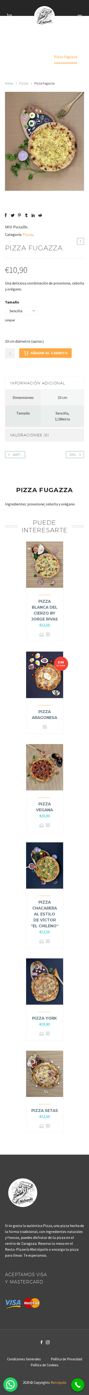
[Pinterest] (19, 215)
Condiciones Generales (24, 1359)
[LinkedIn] (33, 215)
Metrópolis (58, 1382)
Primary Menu (79, 16)
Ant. (17, 455)
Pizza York (44, 1018)
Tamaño (12, 302)
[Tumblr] (26, 215)
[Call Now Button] (77, 1384)
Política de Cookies (44, 1365)
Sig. (73, 455)
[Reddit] (40, 215)
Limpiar (10, 320)
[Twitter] (12, 215)
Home (9, 83)
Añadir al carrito (49, 353)
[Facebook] (6, 215)
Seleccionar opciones (41, 635)
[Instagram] (48, 1342)
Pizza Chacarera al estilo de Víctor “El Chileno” (44, 914)
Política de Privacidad (66, 1359)
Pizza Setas (44, 1110)
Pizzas (23, 83)
